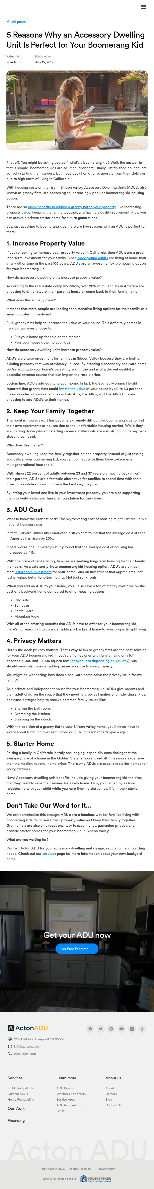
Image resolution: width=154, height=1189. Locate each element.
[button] (103, 7)
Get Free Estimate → (77, 948)
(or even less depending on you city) (99, 660)
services (49, 853)
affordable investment (33, 571)
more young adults (92, 257)
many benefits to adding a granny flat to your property (72, 206)
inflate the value (71, 388)
